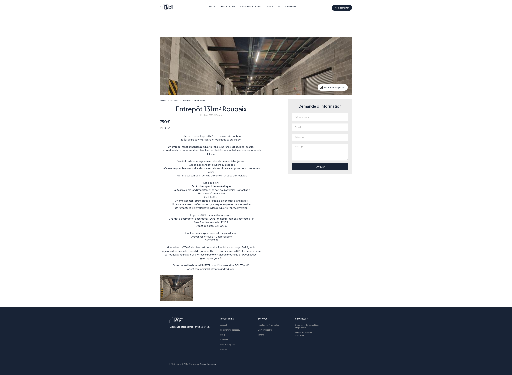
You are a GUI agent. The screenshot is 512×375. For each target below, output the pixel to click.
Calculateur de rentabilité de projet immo (307, 326)
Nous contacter (342, 8)
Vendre (212, 6)
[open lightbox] (176, 288)
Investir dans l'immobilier (250, 6)
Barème (223, 349)
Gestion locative (227, 6)
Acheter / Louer (273, 6)
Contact (224, 339)
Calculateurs (290, 6)
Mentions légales (227, 344)
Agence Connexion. (208, 364)
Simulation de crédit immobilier (304, 334)
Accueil (223, 325)
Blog (222, 334)
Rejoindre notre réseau (230, 330)
